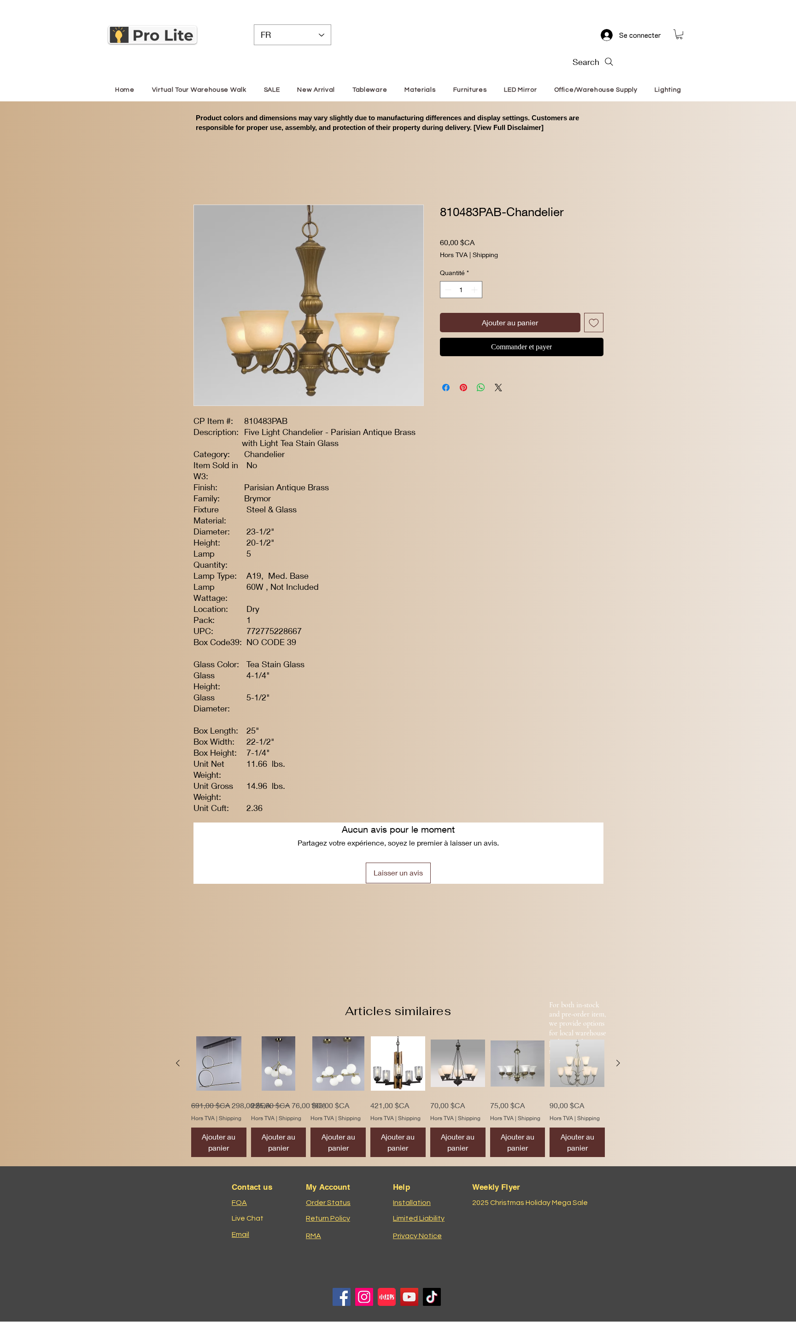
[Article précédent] (177, 1063)
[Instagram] (364, 1297)
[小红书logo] (387, 1297)
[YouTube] (409, 1297)
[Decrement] (447, 290)
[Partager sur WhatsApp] (480, 387)
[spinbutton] (461, 290)
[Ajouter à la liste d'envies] (593, 322)
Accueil (205, 170)
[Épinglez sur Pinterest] (463, 387)
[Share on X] (498, 387)
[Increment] (475, 290)
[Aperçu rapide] (218, 1063)
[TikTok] (432, 1297)
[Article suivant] (618, 1063)
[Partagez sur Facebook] (445, 387)
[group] (398, 1097)
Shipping (485, 255)
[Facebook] (342, 1297)
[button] (679, 34)
